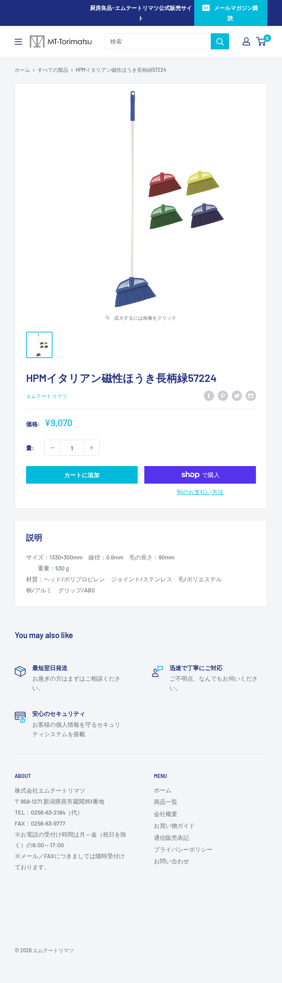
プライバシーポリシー (183, 849)
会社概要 (165, 813)
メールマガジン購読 (236, 12)
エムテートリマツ (46, 396)
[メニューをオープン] (18, 42)
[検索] (220, 41)
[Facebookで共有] (209, 395)
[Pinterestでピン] (223, 395)
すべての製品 (52, 70)
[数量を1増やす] (91, 447)
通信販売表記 (171, 837)
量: (30, 447)
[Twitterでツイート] (237, 395)
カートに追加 (82, 474)
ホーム (22, 70)
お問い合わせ (171, 860)
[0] (261, 41)
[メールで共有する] (251, 395)
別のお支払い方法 (200, 491)
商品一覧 (165, 801)
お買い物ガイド (174, 825)
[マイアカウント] (246, 41)
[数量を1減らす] (52, 447)
